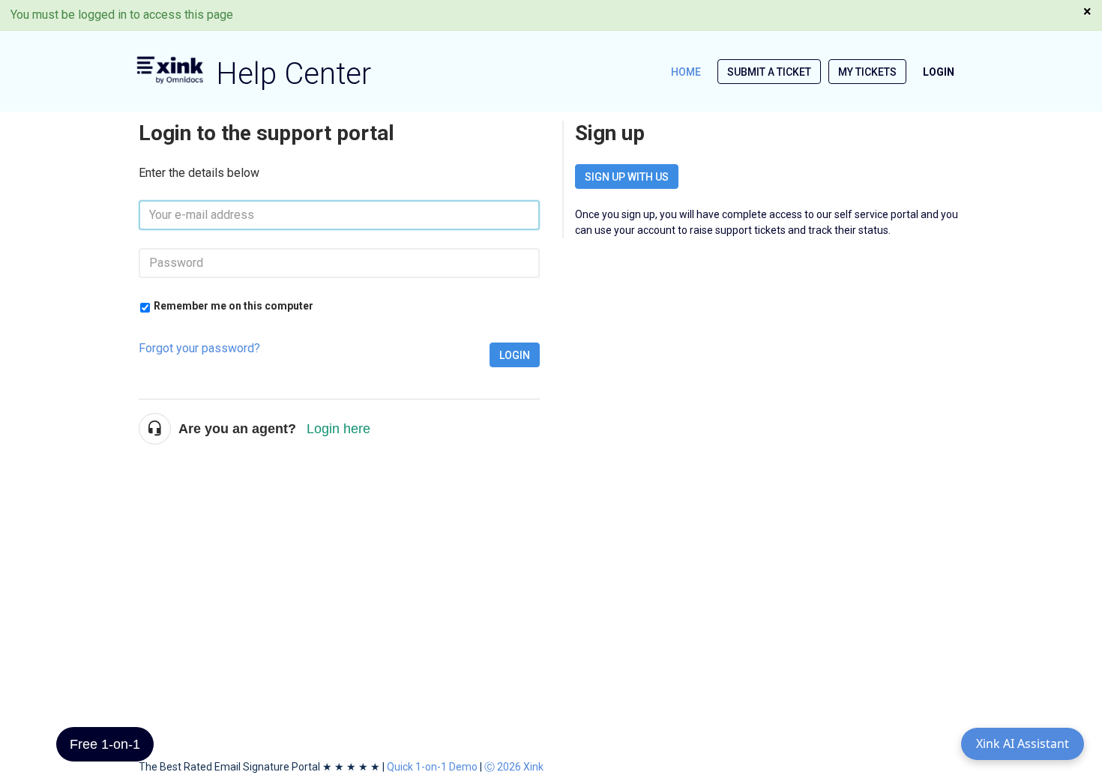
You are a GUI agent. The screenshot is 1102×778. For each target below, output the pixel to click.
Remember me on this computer (233, 306)
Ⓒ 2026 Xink (514, 767)
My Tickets (867, 72)
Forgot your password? (199, 348)
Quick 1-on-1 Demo (432, 767)
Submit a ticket (769, 72)
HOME (686, 72)
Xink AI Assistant (1022, 743)
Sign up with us (627, 177)
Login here (338, 428)
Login (514, 355)
